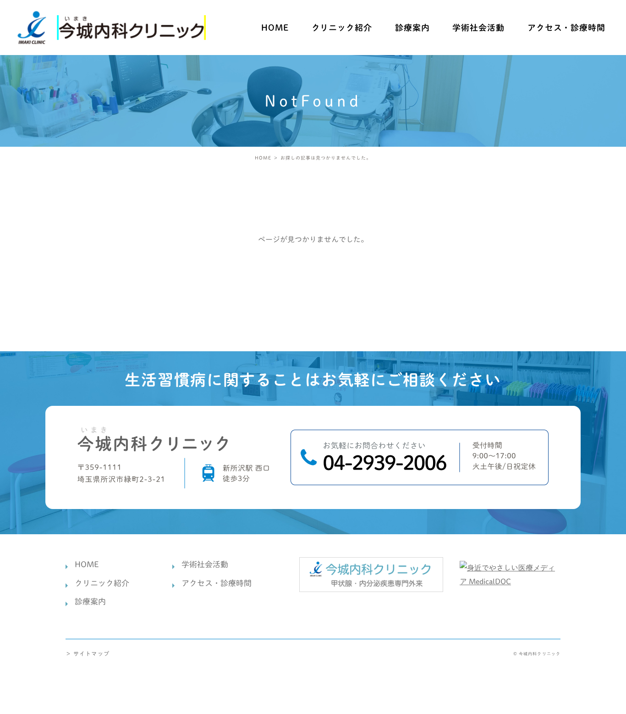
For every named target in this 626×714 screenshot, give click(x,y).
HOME (275, 27)
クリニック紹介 (102, 583)
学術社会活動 (478, 27)
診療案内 (412, 27)
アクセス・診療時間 (566, 27)
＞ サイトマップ (88, 653)
